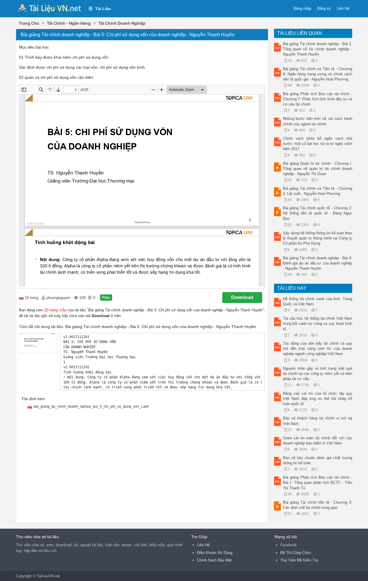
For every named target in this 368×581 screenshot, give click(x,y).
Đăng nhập (302, 8)
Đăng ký (324, 8)
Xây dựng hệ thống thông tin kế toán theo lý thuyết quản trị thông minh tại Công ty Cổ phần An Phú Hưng (317, 238)
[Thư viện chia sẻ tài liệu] (49, 8)
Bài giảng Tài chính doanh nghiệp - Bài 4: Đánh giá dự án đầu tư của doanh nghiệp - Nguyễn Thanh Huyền (317, 263)
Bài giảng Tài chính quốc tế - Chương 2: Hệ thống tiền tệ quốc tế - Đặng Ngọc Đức (317, 213)
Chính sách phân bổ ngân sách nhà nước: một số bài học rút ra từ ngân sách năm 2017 (317, 143)
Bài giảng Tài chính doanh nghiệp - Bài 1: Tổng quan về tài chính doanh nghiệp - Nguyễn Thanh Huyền (317, 49)
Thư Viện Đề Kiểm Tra (299, 560)
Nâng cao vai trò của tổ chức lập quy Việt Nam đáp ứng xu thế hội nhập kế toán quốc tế (317, 398)
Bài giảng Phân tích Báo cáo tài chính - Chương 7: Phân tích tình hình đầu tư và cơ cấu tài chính (317, 99)
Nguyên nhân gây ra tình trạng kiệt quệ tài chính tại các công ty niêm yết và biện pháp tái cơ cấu (317, 373)
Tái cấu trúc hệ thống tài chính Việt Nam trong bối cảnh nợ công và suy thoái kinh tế (317, 323)
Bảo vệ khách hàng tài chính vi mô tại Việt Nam (317, 420)
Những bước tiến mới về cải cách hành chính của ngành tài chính (317, 121)
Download (242, 297)
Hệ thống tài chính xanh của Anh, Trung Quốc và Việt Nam (317, 301)
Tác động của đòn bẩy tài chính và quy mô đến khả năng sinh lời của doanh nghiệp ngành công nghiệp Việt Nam (317, 348)
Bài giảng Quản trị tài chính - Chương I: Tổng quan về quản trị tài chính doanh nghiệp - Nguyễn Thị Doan (317, 168)
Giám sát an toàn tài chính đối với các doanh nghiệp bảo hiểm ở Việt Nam (317, 440)
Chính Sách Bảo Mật (214, 560)
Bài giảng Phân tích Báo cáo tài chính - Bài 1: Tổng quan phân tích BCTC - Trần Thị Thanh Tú (317, 482)
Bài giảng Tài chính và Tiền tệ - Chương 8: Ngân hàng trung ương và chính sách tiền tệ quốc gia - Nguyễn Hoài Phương (317, 74)
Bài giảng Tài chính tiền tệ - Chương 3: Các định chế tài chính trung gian (317, 505)
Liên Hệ (343, 8)
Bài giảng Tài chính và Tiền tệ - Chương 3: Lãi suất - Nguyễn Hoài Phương (317, 191)
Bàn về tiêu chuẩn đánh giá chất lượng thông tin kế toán (317, 460)
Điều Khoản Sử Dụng (214, 553)
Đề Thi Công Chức (295, 553)
